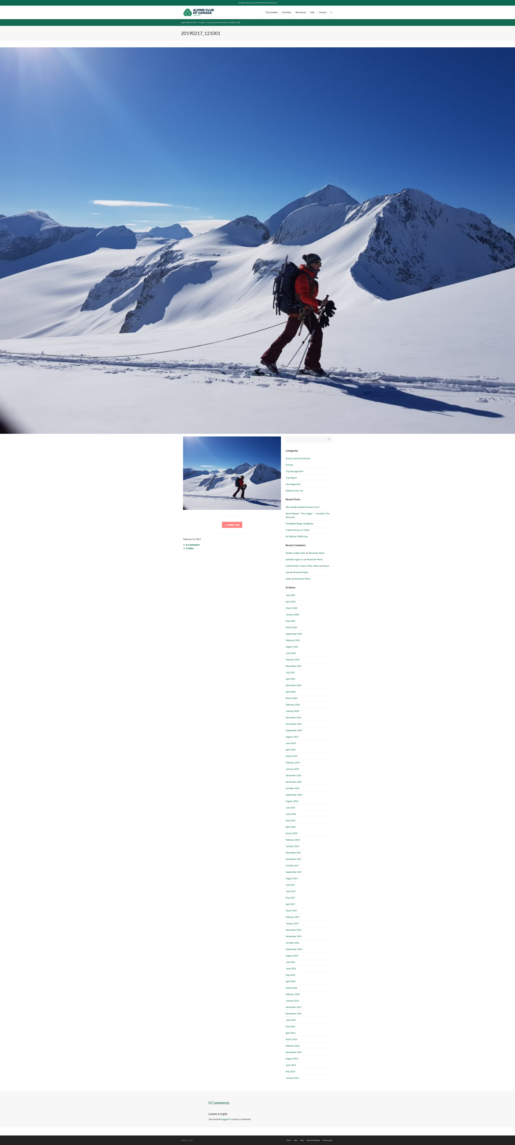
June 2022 (291, 653)
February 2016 (293, 994)
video (288, 578)
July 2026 (290, 595)
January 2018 (292, 846)
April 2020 (290, 691)
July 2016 (290, 962)
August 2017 (292, 878)
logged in (226, 1119)
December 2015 (293, 1007)
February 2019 (293, 762)
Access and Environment (298, 458)
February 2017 (293, 917)
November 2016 (293, 936)
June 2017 (291, 891)
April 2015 (290, 1032)
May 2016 (290, 974)
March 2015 (291, 1039)
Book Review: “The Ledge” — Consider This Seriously (308, 515)
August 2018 (292, 801)
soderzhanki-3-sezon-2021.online (302, 565)
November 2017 (293, 859)
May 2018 (290, 820)
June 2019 (291, 743)
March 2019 (291, 756)
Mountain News (317, 552)
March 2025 (291, 627)
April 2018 (290, 826)
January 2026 (292, 614)
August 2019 (292, 736)
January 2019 (292, 768)
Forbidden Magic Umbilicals (299, 523)
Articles (289, 464)
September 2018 (294, 794)
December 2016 (293, 929)
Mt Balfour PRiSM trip (297, 536)
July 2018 (290, 807)
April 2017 (290, 904)
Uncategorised (293, 484)
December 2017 (293, 852)
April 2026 (290, 601)
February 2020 (293, 704)
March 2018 (291, 833)
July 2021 (290, 672)
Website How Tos (294, 490)
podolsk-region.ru (294, 559)
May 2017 (290, 897)
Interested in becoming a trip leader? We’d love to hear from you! (257, 3)
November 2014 (293, 1052)
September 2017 (294, 871)
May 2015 (290, 1026)
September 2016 (294, 949)
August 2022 (292, 646)
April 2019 (290, 749)
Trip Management (295, 471)
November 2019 (293, 723)
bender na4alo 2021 (295, 552)
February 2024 (293, 640)
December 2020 (293, 685)
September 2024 (294, 633)
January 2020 (292, 711)
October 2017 (292, 865)
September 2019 (294, 730)
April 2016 (290, 981)
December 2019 (293, 717)
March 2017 (291, 910)
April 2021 (290, 678)
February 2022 (293, 659)
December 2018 (293, 775)
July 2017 (290, 884)
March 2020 (291, 698)
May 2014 (290, 1071)
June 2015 (291, 1020)
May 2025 (290, 620)
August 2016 (292, 955)
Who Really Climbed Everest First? (303, 507)
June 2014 (291, 1065)
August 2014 (292, 1058)
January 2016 (292, 1000)
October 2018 (292, 788)
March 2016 (291, 987)
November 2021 (293, 666)
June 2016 (291, 968)
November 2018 (293, 781)
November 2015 (293, 1013)
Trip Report (291, 477)
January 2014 (292, 1077)
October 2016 (292, 942)
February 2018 (293, 839)
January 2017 (292, 923)
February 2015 (293, 1045)
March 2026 (291, 608)
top (287, 572)
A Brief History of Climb (297, 530)
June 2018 (291, 814)
